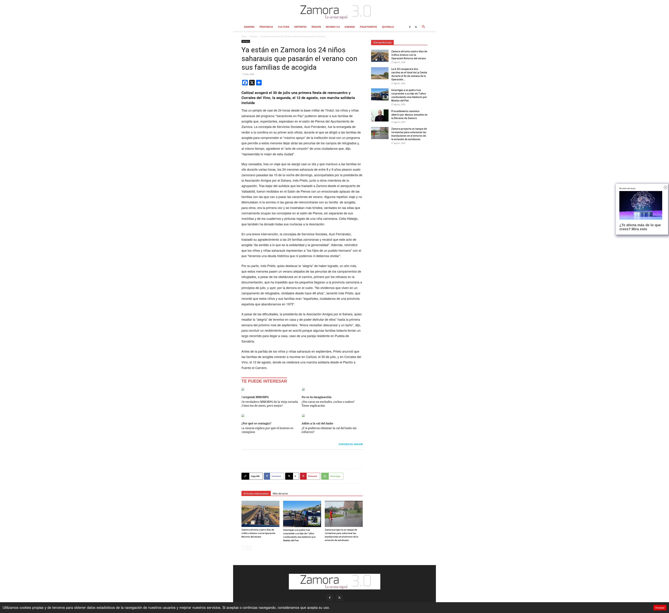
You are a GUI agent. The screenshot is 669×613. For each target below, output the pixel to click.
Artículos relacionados (256, 493)
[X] (415, 27)
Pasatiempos (368, 26)
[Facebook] (409, 27)
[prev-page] (243, 547)
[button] (423, 26)
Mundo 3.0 (333, 26)
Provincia (266, 26)
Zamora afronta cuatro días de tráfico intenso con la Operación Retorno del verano (258, 533)
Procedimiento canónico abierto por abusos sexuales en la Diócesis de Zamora (409, 115)
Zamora (249, 26)
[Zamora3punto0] (334, 12)
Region (316, 26)
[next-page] (249, 547)
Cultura (283, 26)
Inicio (244, 36)
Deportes (300, 26)
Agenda (350, 26)
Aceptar (660, 608)
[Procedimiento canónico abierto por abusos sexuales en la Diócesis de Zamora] (380, 115)
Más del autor (280, 493)
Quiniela (388, 26)
